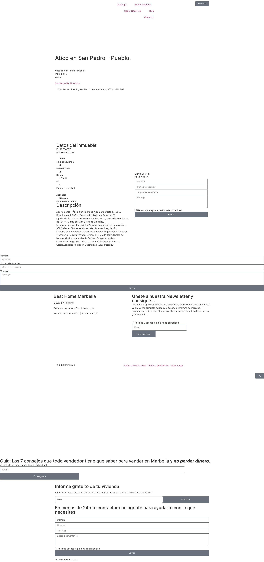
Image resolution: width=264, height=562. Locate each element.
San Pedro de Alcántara (67, 83)
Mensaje (4, 271)
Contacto (149, 17)
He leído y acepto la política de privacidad (156, 322)
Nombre (4, 256)
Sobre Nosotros (132, 10)
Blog (151, 10)
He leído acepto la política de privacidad (78, 548)
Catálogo (121, 4)
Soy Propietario (143, 4)
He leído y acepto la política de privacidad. (159, 210)
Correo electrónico (10, 263)
